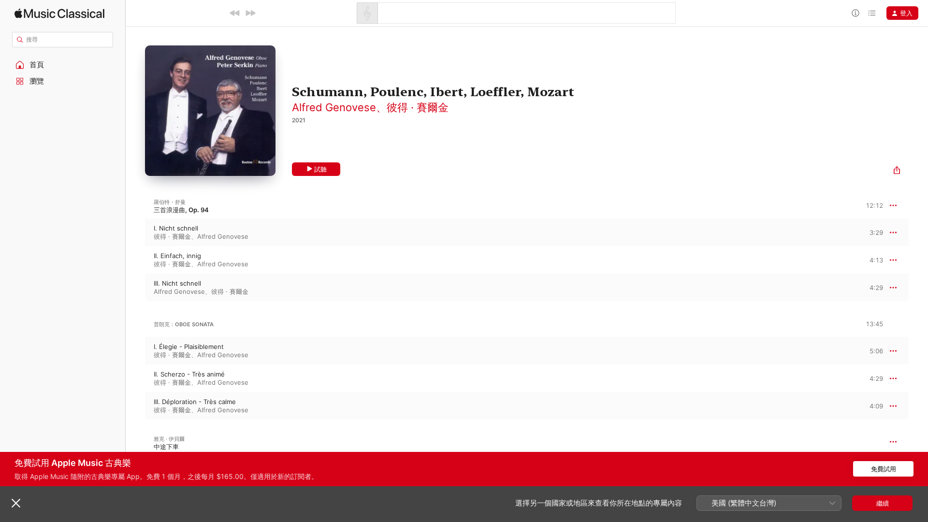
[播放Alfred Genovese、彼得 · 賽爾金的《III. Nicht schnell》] (135, 287)
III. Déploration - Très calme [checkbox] (195, 402)
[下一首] (250, 13)
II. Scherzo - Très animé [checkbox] (189, 374)
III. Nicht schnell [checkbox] (177, 283)
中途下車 (166, 446)
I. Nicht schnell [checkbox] (176, 228)
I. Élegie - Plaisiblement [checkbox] (189, 346)
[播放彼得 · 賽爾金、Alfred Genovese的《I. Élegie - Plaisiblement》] (135, 351)
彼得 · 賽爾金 (418, 107)
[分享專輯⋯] (897, 171)
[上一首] (235, 13)
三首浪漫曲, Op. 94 (181, 210)
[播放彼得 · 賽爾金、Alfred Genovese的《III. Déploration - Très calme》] (135, 406)
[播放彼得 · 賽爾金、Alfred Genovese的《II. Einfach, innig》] (135, 260)
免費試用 (883, 469)
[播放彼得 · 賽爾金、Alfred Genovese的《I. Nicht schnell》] (135, 232)
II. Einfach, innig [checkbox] (177, 256)
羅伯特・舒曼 (170, 202)
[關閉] (16, 503)
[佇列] (872, 13)
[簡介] (855, 13)
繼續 (882, 503)
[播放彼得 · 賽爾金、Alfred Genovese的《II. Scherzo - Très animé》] (135, 378)
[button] (63, 65)
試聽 (320, 169)
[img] (59, 13)
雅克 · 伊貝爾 (169, 438)
